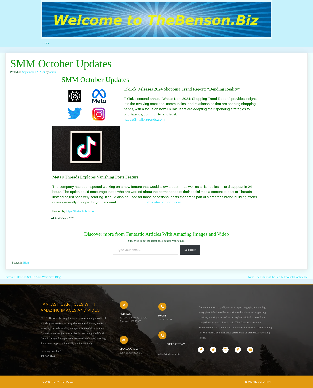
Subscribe (190, 249)
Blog (26, 262)
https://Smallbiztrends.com (144, 119)
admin (53, 72)
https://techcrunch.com (153, 202)
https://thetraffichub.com (81, 211)
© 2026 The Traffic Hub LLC (57, 381)
